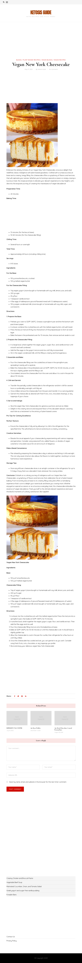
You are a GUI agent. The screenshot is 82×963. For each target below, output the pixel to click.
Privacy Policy (11, 941)
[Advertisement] (41, 44)
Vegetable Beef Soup (14, 882)
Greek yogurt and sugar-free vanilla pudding (22, 891)
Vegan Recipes (60, 60)
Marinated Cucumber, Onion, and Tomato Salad (24, 886)
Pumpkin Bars (11, 895)
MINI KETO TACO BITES (14, 728)
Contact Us (10, 937)
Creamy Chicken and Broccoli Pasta (19, 878)
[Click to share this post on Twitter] (18, 696)
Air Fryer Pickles (35, 728)
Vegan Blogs (47, 60)
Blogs (19, 60)
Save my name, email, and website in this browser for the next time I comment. (38, 782)
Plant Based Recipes (31, 60)
